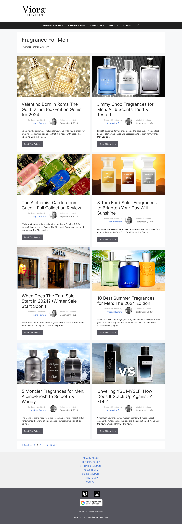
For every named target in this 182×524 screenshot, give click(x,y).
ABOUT (112, 25)
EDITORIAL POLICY (91, 462)
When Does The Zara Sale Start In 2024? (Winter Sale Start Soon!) (49, 301)
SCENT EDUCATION (76, 25)
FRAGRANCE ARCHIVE (53, 25)
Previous (27, 445)
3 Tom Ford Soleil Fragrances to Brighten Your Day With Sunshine (127, 208)
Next (53, 445)
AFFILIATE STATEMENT (91, 466)
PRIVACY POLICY (91, 458)
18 (47, 445)
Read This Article (32, 144)
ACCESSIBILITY (91, 470)
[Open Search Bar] (138, 25)
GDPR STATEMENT (91, 474)
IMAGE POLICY (91, 478)
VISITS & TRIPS (97, 25)
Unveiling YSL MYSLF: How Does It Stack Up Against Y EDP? (124, 396)
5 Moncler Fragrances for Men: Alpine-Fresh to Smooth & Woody (53, 396)
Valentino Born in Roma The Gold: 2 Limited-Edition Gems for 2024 (51, 109)
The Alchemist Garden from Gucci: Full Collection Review (51, 205)
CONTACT (128, 25)
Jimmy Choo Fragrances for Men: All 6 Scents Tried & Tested (125, 109)
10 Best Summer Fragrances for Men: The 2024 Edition (126, 300)
